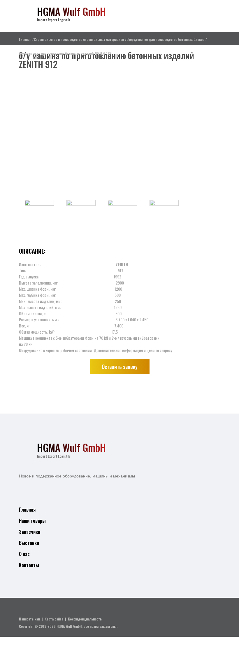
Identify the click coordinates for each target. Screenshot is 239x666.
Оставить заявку (120, 366)
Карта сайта (54, 618)
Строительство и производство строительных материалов (79, 39)
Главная (25, 39)
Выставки (29, 542)
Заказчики (29, 531)
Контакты (29, 565)
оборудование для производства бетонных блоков (165, 39)
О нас (24, 553)
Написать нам (29, 618)
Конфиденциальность (85, 618)
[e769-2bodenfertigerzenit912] (102, 135)
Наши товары (32, 520)
